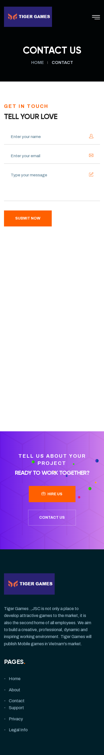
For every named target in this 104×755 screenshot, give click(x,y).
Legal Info (18, 730)
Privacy (16, 719)
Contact (17, 701)
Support (16, 707)
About (14, 690)
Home (37, 62)
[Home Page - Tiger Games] (28, 16)
